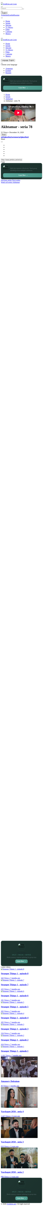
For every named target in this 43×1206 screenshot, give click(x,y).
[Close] (2, 141)
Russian (16, 15)
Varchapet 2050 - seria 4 (12, 1111)
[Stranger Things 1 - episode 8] (12, 969)
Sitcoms (8, 25)
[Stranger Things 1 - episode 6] (12, 991)
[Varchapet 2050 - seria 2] (19, 1168)
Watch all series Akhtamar (10, 182)
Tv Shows (9, 27)
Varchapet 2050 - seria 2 (12, 1172)
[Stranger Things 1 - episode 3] (12, 1024)
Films (8, 29)
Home (8, 21)
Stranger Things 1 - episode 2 (14, 1040)
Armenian (4, 15)
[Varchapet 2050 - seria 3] (19, 1137)
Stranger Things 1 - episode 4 (14, 1018)
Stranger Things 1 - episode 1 (14, 1051)
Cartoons (9, 32)
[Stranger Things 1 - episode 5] (12, 1002)
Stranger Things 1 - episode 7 (14, 984)
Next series (16, 180)
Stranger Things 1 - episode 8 (14, 973)
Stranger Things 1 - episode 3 (14, 1029)
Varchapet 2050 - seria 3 (12, 1142)
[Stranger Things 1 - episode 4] (12, 1013)
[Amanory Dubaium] (19, 1077)
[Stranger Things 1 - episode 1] (12, 1046)
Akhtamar (9, 99)
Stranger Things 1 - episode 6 (14, 995)
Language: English (8, 60)
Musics (8, 34)
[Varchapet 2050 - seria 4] (19, 1107)
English (4, 13)
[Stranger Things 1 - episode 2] (12, 1035)
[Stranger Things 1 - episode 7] (12, 980)
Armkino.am (11, 1204)
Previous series (6, 180)
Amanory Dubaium (10, 1081)
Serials (8, 23)
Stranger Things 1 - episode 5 (14, 1007)
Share (4, 135)
